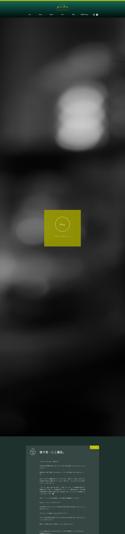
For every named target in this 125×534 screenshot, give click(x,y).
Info (62, 14)
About (51, 14)
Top (29, 14)
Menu (40, 14)
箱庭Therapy (84, 14)
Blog (73, 14)
